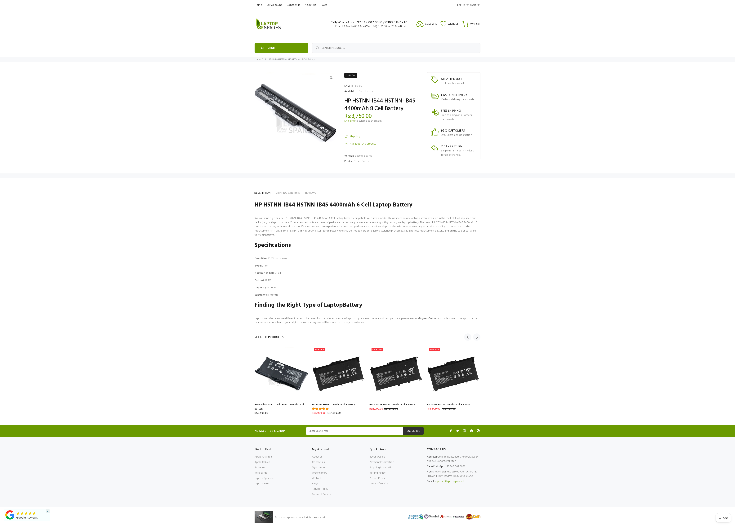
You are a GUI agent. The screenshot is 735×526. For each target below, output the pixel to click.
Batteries (367, 161)
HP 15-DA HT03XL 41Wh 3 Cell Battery (333, 404)
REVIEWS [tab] (310, 193)
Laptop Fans (262, 483)
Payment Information (381, 462)
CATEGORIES (267, 48)
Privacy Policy (377, 478)
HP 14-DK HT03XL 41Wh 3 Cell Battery (448, 404)
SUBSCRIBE (413, 431)
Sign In (461, 5)
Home (258, 59)
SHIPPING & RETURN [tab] (288, 193)
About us (317, 457)
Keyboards (261, 473)
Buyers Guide (427, 318)
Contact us (318, 462)
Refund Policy (320, 489)
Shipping (349, 121)
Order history (319, 473)
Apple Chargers (263, 457)
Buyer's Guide (377, 457)
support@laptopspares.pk (450, 481)
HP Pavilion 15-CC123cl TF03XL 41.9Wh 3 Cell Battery (279, 406)
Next (476, 337)
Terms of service (378, 483)
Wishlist (316, 478)
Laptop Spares (363, 156)
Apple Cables (262, 462)
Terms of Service (321, 494)
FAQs (315, 483)
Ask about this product (363, 144)
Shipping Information (381, 467)
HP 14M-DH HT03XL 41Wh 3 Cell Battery (392, 404)
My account (319, 467)
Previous (467, 337)
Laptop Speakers (264, 478)
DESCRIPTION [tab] (262, 193)
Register (475, 5)
